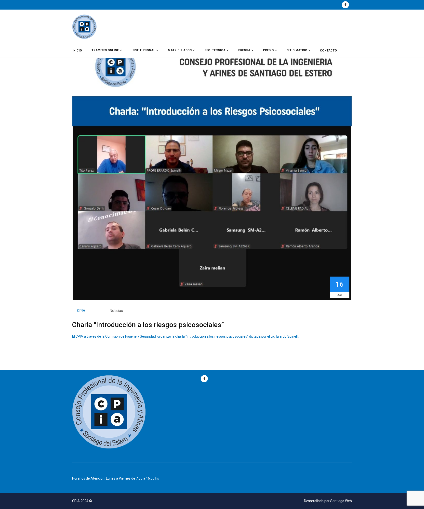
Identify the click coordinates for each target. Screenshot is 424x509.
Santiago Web (341, 501)
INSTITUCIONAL (143, 50)
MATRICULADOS (180, 50)
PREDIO (268, 50)
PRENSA (244, 50)
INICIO (77, 50)
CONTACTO (328, 50)
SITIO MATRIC (297, 50)
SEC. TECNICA (214, 50)
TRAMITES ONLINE (105, 50)
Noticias (116, 310)
